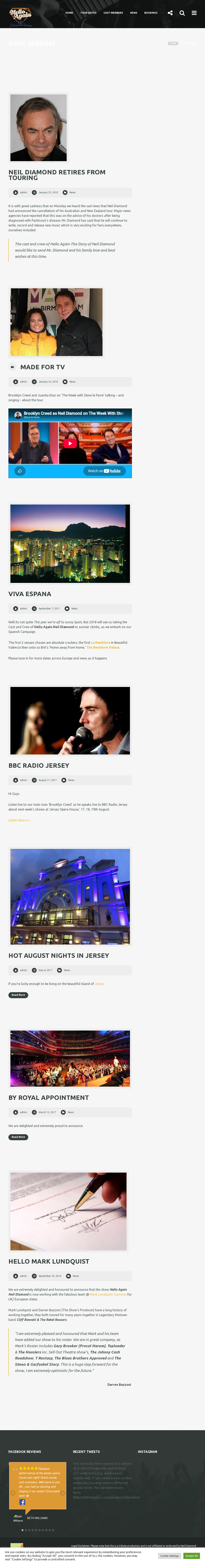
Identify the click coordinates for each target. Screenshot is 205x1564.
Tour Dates (88, 12)
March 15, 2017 (47, 1112)
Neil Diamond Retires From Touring (57, 174)
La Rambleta (100, 642)
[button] (170, 12)
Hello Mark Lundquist (48, 1261)
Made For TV (42, 367)
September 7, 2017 (49, 608)
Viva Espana (29, 593)
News (133, 12)
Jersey (99, 984)
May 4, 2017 (45, 970)
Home (69, 12)
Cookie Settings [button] (169, 1555)
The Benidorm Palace (102, 647)
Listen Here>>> (19, 820)
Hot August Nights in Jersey (58, 955)
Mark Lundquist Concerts (108, 1294)
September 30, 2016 (50, 1276)
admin (23, 192)
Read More (18, 995)
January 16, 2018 (48, 381)
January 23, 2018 (48, 192)
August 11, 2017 (48, 780)
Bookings (150, 12)
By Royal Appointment (48, 1097)
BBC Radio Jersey (38, 765)
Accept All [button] (192, 1555)
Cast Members (113, 12)
